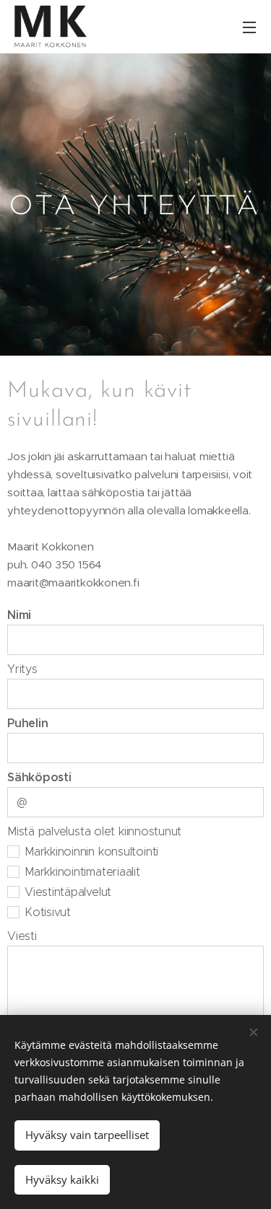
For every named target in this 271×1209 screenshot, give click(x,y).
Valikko (249, 26)
